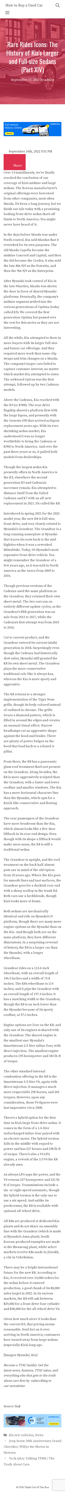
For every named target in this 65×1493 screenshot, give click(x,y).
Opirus (30, 379)
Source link (12, 1406)
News (39, 1435)
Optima (26, 317)
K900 (22, 405)
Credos (38, 261)
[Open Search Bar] (57, 5)
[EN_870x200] (32, 1426)
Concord (22, 255)
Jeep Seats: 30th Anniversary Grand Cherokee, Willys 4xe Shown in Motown (32, 1447)
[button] (10, 164)
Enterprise (45, 271)
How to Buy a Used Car (24, 5)
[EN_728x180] (32, 135)
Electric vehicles (21, 1435)
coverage (10, 183)
